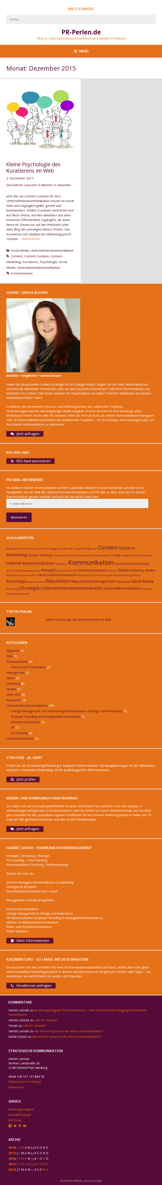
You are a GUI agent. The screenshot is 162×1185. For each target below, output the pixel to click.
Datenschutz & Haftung (24, 1082)
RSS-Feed (15, 1120)
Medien (150, 570)
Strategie (30, 588)
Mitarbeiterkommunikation (21, 575)
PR (110, 575)
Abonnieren (19, 517)
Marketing (137, 570)
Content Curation (36, 256)
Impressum (16, 1087)
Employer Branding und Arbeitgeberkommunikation (46, 717)
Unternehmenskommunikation (52, 250)
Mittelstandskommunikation (57, 575)
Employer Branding (88, 555)
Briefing (68, 548)
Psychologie (48, 262)
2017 (11, 1153)
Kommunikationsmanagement (23, 570)
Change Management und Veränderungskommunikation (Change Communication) (67, 711)
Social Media (20, 250)
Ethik (9, 656)
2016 (11, 1158)
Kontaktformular (19, 1115)
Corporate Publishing (65, 555)
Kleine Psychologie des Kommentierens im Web (78, 620)
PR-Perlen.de (81, 32)
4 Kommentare (22, 273)
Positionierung (100, 575)
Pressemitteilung (122, 575)
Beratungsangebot (21, 1109)
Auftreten (44, 548)
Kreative (61, 570)
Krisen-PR (72, 570)
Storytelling (12, 588)
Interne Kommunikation (30, 563)
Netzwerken (85, 575)
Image (116, 555)
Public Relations (36, 581)
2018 (11, 1147)
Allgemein (13, 651)
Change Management (85, 548)
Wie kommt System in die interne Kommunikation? (68, 1031)
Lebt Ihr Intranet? (46, 1020)
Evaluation (105, 555)
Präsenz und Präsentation (28, 667)
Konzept (48, 570)
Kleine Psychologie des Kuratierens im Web (33, 167)
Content (17, 256)
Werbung (147, 588)
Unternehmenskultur (122, 588)
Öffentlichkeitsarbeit (17, 593)
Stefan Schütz (17, 1037)
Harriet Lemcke (18, 1010)
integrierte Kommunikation (137, 555)
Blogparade (56, 548)
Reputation (58, 581)
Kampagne (61, 563)
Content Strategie (40, 555)
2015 (11, 1164)
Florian (13, 1026)
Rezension (124, 582)
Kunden (113, 570)
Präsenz (136, 575)
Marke (123, 570)
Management (15, 673)
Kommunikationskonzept (132, 564)
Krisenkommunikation (93, 570)
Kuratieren (30, 262)
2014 (11, 1169)
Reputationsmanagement (93, 581)
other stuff (13, 695)
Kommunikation (91, 562)
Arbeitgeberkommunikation (22, 548)
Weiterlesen (31, 239)
